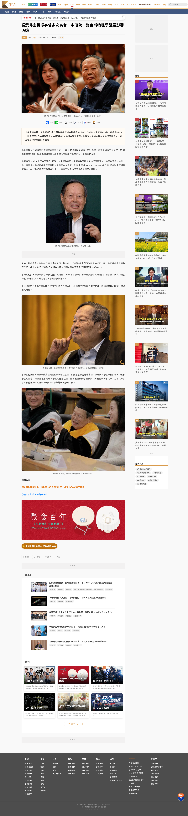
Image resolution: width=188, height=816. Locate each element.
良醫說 (131, 783)
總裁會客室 (131, 5)
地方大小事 (57, 774)
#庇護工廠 (152, 476)
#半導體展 (140, 476)
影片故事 (113, 770)
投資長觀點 (29, 767)
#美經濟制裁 (152, 480)
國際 (104, 5)
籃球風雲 (99, 764)
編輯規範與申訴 (157, 767)
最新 (23, 5)
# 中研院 (37, 557)
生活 (72, 5)
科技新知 (28, 780)
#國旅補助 (140, 480)
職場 (50, 12)
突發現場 (56, 764)
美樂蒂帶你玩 (134, 790)
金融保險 (28, 777)
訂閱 (89, 123)
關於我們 (154, 764)
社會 (84, 5)
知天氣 (58, 12)
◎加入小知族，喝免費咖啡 (34, 494)
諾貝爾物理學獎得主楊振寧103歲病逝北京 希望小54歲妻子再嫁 (53, 487)
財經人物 (28, 770)
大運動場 (99, 770)
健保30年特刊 (134, 787)
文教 (42, 12)
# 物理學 (48, 557)
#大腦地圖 (69, 601)
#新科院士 (75, 630)
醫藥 (28, 12)
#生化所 (60, 590)
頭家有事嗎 (133, 793)
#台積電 (60, 645)
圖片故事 (113, 774)
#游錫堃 (68, 616)
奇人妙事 (85, 774)
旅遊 (14, 12)
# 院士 (57, 557)
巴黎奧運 (99, 774)
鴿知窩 (112, 767)
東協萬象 (85, 770)
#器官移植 (108, 590)
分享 (51, 123)
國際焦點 (28, 784)
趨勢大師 (28, 787)
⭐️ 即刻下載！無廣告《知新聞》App (39, 546)
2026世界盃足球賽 (136, 773)
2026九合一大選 (135, 766)
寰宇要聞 (85, 764)
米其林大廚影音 (116, 780)
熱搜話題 (85, 767)
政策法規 (28, 791)
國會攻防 (71, 767)
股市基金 (28, 764)
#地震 (60, 630)
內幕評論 (71, 770)
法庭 (54, 767)
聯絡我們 (154, 777)
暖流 (54, 770)
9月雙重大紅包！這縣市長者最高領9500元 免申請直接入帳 (59, 18)
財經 (66, 5)
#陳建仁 (60, 616)
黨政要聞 (71, 764)
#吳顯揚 (68, 645)
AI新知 (97, 5)
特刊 (110, 5)
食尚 (21, 12)
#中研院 (52, 590)
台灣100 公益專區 (136, 770)
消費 (35, 12)
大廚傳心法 (133, 777)
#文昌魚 (60, 601)
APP (98, 122)
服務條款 (154, 784)
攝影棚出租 (155, 774)
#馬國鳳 (67, 630)
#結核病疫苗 (98, 590)
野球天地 (99, 767)
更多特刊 (73, 724)
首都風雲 (71, 774)
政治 (90, 5)
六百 (34, 38)
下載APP (157, 5)
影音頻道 (113, 764)
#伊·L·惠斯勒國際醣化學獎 (83, 590)
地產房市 (28, 794)
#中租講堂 (157, 473)
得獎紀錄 (154, 770)
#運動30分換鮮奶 (143, 473)
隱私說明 (154, 780)
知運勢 (67, 12)
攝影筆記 (113, 777)
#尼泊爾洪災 (141, 484)
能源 (78, 5)
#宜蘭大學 (77, 616)
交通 (7, 12)
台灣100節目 (134, 763)
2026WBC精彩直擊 (136, 780)
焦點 (60, 5)
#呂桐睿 (68, 590)
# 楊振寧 (26, 557)
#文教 (61, 37)
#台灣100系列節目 (144, 469)
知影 (122, 5)
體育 (116, 5)
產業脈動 (28, 774)
